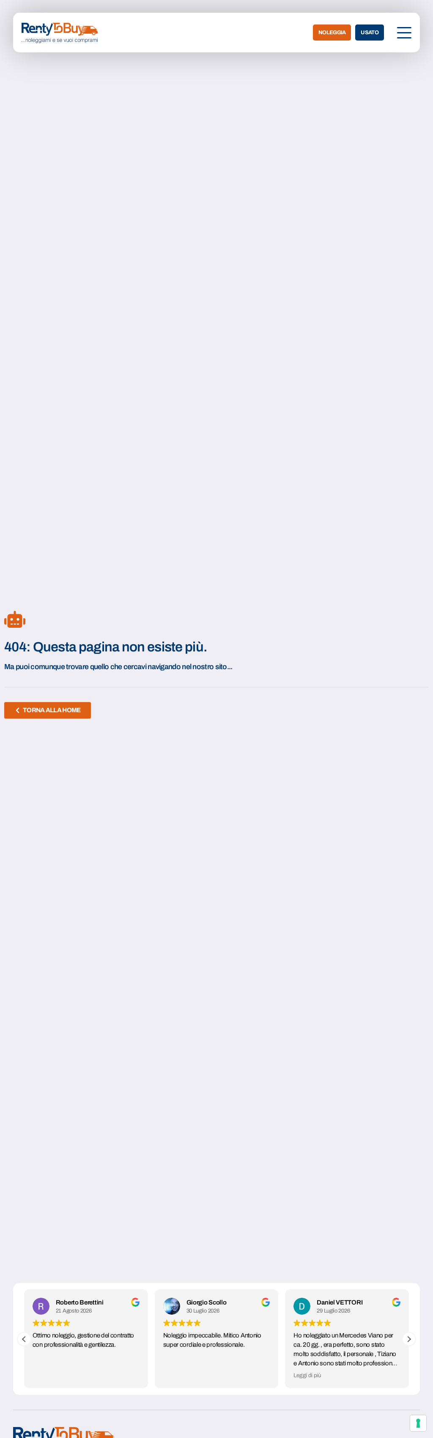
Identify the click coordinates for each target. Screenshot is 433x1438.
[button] (409, 1339)
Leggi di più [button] (307, 1375)
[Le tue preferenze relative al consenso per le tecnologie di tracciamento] (418, 1423)
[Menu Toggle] (404, 32)
